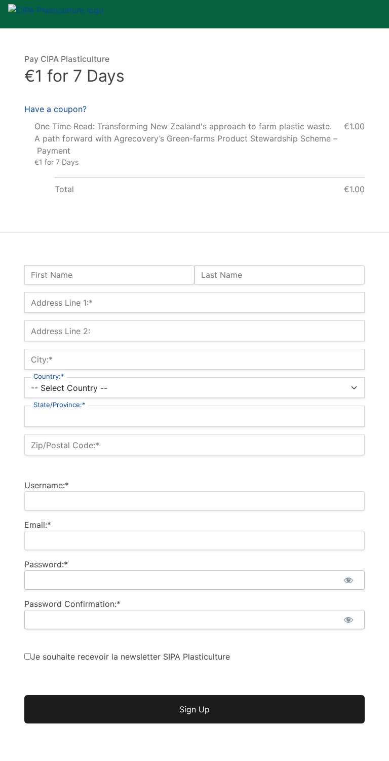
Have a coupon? (55, 109)
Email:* (37, 525)
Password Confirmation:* (72, 604)
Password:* (46, 564)
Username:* (46, 485)
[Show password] (348, 580)
